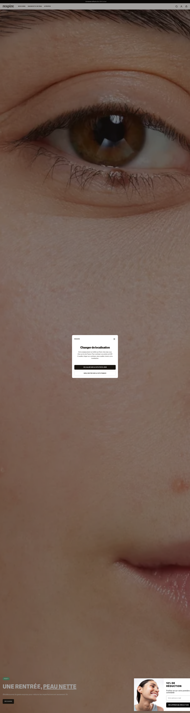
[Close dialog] (185, 681)
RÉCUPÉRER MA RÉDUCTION (173, 705)
